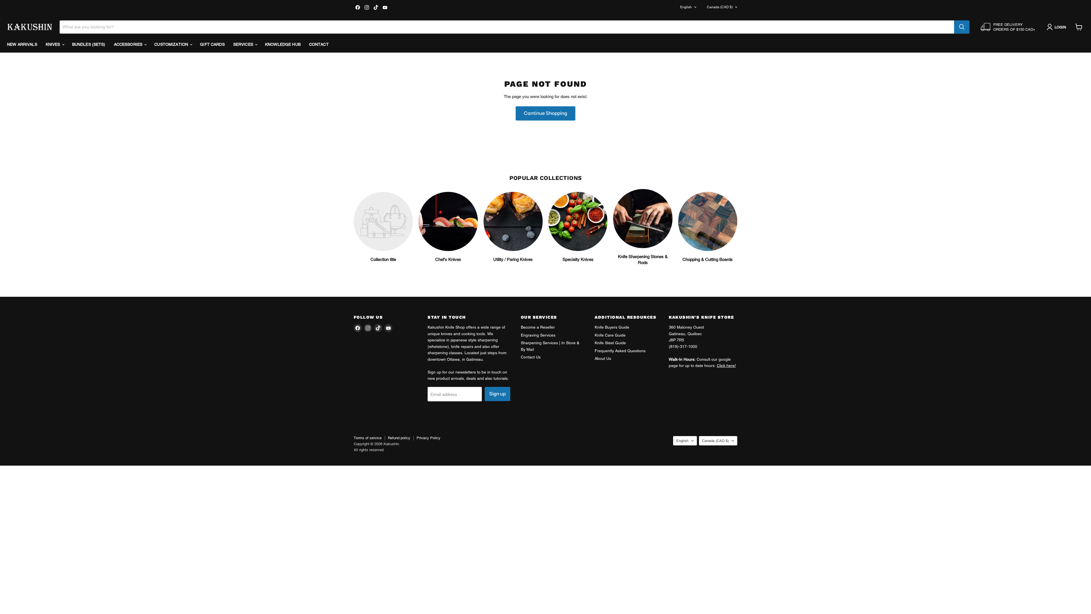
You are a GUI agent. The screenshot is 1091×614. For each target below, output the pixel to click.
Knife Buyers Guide (612, 327)
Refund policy (399, 438)
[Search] (961, 27)
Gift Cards (212, 44)
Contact (319, 44)
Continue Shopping (545, 113)
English (686, 7)
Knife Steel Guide (610, 343)
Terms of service (368, 438)
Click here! (726, 365)
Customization (171, 44)
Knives (53, 44)
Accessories (129, 44)
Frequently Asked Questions (620, 351)
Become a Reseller (538, 327)
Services (243, 44)
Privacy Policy (428, 438)
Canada (720, 7)
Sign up (497, 394)
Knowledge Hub (283, 44)
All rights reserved (369, 450)
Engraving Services (538, 335)
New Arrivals (22, 44)
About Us (603, 358)
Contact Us (531, 357)
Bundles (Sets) (88, 44)
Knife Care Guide (610, 335)
